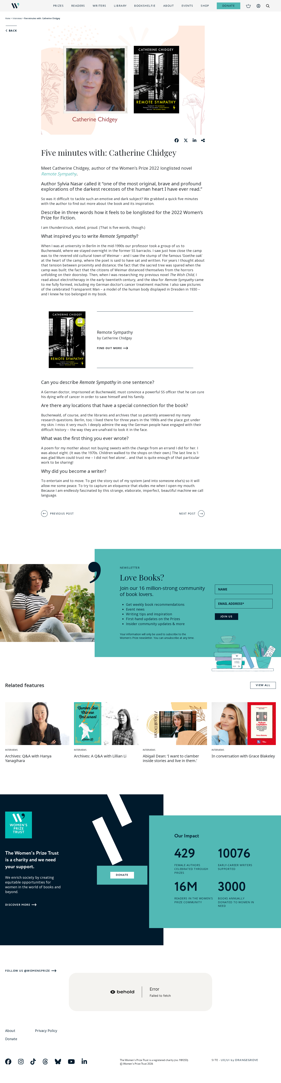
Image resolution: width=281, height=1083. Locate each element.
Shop (205, 6)
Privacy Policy (46, 1030)
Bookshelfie (144, 6)
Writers (99, 6)
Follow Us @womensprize (27, 970)
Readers (78, 6)
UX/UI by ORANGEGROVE (239, 1060)
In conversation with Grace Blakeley (243, 756)
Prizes (58, 6)
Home (7, 18)
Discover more (17, 904)
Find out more (110, 348)
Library (120, 6)
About (168, 6)
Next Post (187, 513)
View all (263, 685)
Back (12, 30)
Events (187, 6)
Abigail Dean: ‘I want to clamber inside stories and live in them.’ (171, 758)
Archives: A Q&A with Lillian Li (100, 756)
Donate (228, 6)
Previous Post (62, 513)
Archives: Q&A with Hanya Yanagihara (28, 758)
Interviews (17, 18)
